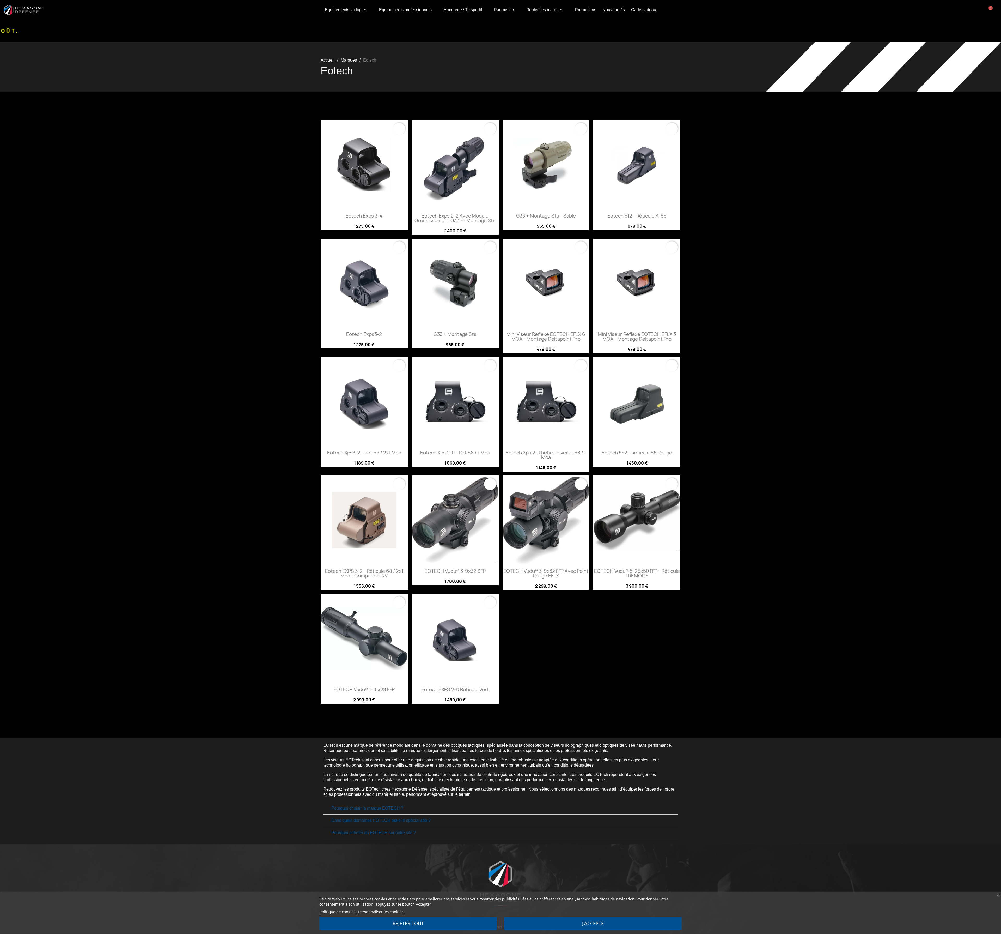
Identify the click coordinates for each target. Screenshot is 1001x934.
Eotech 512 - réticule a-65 (637, 216)
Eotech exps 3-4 (364, 216)
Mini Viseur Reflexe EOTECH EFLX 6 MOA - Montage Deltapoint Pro (545, 336)
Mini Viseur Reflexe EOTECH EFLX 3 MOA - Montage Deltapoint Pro (637, 336)
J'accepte (593, 923)
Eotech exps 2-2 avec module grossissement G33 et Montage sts (455, 218)
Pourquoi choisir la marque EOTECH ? (367, 808)
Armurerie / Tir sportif (463, 10)
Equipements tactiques (346, 10)
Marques (349, 60)
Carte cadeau (643, 10)
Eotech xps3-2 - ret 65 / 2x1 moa (364, 452)
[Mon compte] (970, 9)
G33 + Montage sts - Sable (546, 216)
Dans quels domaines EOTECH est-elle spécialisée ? (381, 820)
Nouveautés (613, 10)
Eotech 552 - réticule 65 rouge (637, 452)
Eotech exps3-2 (364, 334)
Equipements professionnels (405, 10)
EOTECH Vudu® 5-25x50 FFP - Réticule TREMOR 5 (637, 573)
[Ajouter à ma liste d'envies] (399, 129)
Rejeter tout (408, 923)
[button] (981, 10)
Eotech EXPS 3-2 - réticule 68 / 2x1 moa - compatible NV (364, 573)
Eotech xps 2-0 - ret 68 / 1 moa (455, 452)
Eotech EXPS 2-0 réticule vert (455, 689)
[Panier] (989, 10)
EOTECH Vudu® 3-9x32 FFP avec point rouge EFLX (546, 573)
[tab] (500, 808)
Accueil (327, 60)
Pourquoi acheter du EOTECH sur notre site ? (373, 832)
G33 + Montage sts (455, 334)
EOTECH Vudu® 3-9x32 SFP (455, 571)
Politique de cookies (337, 911)
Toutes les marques (545, 10)
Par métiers (504, 10)
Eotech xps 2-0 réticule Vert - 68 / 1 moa (546, 455)
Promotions (585, 10)
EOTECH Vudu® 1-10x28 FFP (364, 689)
